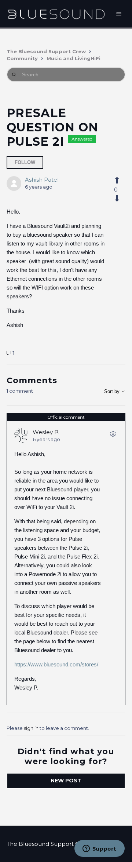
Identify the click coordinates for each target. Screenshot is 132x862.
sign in (31, 728)
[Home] (56, 14)
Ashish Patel (42, 179)
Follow (25, 162)
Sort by (112, 391)
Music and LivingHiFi (73, 58)
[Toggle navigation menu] (119, 14)
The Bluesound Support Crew (46, 51)
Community (22, 58)
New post (66, 780)
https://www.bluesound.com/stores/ (56, 664)
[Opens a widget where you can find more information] (99, 849)
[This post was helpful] (115, 180)
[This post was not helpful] (115, 198)
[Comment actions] (113, 435)
